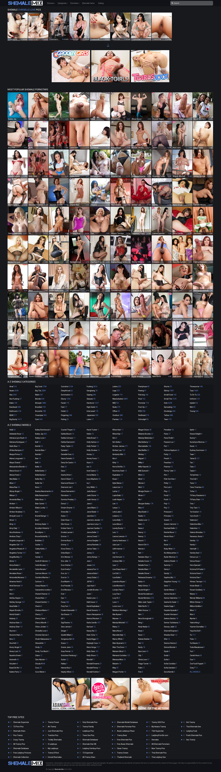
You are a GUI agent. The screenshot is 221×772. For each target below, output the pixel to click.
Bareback (15, 407)
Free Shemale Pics (124, 740)
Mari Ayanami (119, 643)
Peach (168, 458)
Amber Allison (15, 508)
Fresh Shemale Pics (194, 735)
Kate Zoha (92, 635)
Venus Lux (195, 557)
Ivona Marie (92, 475)
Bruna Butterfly (42, 536)
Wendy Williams (197, 598)
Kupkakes (118, 475)
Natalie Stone (144, 573)
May (115, 668)
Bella (38, 467)
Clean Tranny (122, 748)
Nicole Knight (144, 590)
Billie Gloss (40, 499)
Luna (116, 602)
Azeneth (14, 660)
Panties (117, 419)
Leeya (116, 508)
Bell (38, 463)
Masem (117, 664)
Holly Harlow (93, 442)
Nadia (141, 516)
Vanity (193, 545)
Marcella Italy (119, 635)
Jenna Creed (93, 536)
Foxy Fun (65, 606)
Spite (193, 430)
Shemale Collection (21, 757)
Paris (167, 434)
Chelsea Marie (42, 610)
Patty (167, 454)
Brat (37, 520)
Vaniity (194, 541)
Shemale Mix (59, 769)
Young (194, 411)
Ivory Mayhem (94, 479)
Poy (166, 508)
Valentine (195, 528)
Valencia (194, 520)
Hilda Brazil (92, 438)
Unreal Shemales (55, 757)
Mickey (142, 454)
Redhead (143, 415)
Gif (63, 618)
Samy (167, 569)
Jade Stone (92, 495)
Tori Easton (195, 512)
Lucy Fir (116, 598)
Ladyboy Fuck (191, 731)
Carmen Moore (43, 573)
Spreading (170, 407)
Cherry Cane (41, 618)
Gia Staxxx (66, 614)
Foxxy (65, 602)
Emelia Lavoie (67, 532)
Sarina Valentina (172, 598)
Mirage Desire (145, 491)
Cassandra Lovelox (43, 590)
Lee (115, 504)
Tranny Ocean (122, 753)
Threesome (196, 386)
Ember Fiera (67, 528)
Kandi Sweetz (93, 610)
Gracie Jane (67, 647)
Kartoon (91, 627)
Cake (38, 553)
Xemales (155, 740)
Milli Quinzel (143, 471)
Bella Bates (41, 471)
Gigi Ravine (66, 623)
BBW (13, 415)
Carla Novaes (41, 565)
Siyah (167, 651)
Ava (12, 639)
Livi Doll (117, 573)
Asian (14, 391)
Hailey (64, 664)
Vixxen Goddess (197, 590)
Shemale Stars (19, 731)
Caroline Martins (42, 577)
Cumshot (67, 386)
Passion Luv (169, 442)
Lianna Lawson (120, 536)
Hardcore (93, 403)
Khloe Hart (118, 430)
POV (141, 411)
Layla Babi (118, 495)
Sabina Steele (171, 561)
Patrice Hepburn (171, 450)
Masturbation (120, 399)
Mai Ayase (117, 614)
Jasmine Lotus (94, 524)
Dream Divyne (68, 508)
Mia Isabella (144, 446)
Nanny (142, 536)
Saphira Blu (170, 577)
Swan (193, 446)
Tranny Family (88, 727)
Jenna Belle (93, 532)
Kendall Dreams (94, 664)
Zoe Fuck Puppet (198, 664)
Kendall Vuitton (93, 672)
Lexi (115, 532)
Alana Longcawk (17, 458)
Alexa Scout (15, 471)
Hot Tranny (190, 722)
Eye (63, 598)
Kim (115, 438)
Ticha (193, 491)
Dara (63, 471)
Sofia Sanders (170, 668)
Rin (166, 541)
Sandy (168, 573)
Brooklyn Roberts (43, 528)
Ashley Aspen (16, 598)
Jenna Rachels (94, 545)
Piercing (143, 395)
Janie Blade (93, 512)
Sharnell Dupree (171, 631)
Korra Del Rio (119, 467)
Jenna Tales (93, 549)
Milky (141, 463)
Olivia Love (143, 660)
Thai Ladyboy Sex (159, 757)
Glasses (91, 399)
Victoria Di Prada (198, 569)
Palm (141, 668)
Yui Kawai (195, 643)
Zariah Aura (196, 655)
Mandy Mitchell (120, 623)
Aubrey (13, 618)
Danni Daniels (67, 458)
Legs (116, 391)
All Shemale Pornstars (161, 744)
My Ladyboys (53, 748)
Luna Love (118, 606)
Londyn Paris (118, 590)
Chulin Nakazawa (43, 639)
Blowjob (40, 403)
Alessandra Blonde (18, 467)
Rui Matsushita (171, 553)
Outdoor (118, 415)
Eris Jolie (66, 561)
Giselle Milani (67, 635)
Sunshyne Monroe (198, 442)
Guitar (64, 660)
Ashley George (17, 602)
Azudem (13, 664)
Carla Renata (41, 569)
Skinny (169, 391)
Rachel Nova (170, 532)
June (89, 594)
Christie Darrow (42, 635)
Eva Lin (65, 577)
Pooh (167, 499)
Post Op (142, 407)
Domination (67, 395)
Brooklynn (40, 532)
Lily (115, 553)
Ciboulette (40, 643)
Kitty (116, 463)
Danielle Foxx (67, 454)
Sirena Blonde (170, 647)
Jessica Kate (92, 573)
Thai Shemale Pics (159, 753)
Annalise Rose (15, 573)
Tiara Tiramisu (197, 487)
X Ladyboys (52, 744)
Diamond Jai (67, 487)
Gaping (91, 395)
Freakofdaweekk (69, 610)
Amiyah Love (15, 516)
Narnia (141, 549)
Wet (192, 407)
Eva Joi (65, 573)
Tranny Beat (122, 735)
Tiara (193, 483)
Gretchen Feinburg (69, 655)
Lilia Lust (117, 545)
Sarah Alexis (170, 590)
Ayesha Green (15, 655)
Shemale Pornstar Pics (126, 727)
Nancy (142, 532)
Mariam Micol (119, 651)
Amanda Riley (16, 499)
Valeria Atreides (197, 532)
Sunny (193, 438)
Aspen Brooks (16, 610)
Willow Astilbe (196, 606)
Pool (141, 399)
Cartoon (39, 582)
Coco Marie (40, 672)
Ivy (88, 483)
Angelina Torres (17, 553)
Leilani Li (117, 516)
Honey (90, 454)
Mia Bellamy (144, 442)
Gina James (66, 627)
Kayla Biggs (92, 639)
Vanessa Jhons (197, 536)
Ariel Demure (16, 586)
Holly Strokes (93, 450)
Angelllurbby (15, 557)
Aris (11, 594)
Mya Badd (143, 512)
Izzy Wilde (92, 487)
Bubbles (39, 541)
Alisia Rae (14, 487)
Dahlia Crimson (68, 438)
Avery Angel (15, 647)
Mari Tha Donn (120, 647)
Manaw (117, 618)
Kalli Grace (92, 602)
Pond (167, 495)
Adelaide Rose (16, 434)
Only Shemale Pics (89, 722)
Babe (13, 403)
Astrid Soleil (14, 614)
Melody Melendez (146, 438)
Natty (141, 582)
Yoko (193, 639)
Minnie (141, 483)
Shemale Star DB (89, 744)
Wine (193, 610)
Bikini (39, 395)
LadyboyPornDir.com (160, 735)
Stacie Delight (196, 434)
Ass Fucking (15, 399)
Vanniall (194, 549)
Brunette (40, 411)
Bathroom (15, 411)
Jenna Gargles (94, 541)
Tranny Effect (53, 753)
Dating (101, 3)
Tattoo (168, 415)
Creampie (41, 415)
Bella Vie (39, 483)
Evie (63, 594)
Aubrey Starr (15, 627)
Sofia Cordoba (170, 664)
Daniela (64, 450)
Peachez (169, 463)
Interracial (92, 411)
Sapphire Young (172, 582)
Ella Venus (66, 524)
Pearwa (168, 467)
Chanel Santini (42, 602)
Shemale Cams (88, 3)
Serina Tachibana (172, 623)
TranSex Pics (53, 735)
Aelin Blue (14, 446)
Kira (115, 458)
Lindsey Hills (119, 561)
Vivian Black (196, 586)
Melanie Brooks (145, 434)
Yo (192, 635)
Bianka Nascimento (44, 491)
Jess (89, 561)
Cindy (38, 647)
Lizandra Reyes (119, 582)
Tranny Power (53, 722)
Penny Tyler (170, 471)
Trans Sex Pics (88, 735)
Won (192, 614)
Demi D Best (67, 479)
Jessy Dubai (93, 577)
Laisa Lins (118, 487)
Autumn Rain (16, 635)
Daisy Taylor (67, 446)
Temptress (195, 475)
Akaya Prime (15, 454)
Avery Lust (14, 651)
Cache (39, 545)
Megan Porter (119, 672)
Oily (140, 655)
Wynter (193, 618)
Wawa (193, 594)
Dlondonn (66, 495)
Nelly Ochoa (144, 586)
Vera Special (195, 565)
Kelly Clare (92, 651)
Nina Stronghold (146, 618)
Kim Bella (117, 442)
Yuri (192, 651)
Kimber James (120, 446)
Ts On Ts (195, 395)
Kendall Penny (94, 668)
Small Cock (170, 395)
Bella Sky (40, 479)
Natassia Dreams (147, 577)
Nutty (141, 647)
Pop (167, 504)
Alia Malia (14, 479)
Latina (117, 386)
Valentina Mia (196, 524)
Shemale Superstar (21, 722)
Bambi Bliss (40, 450)
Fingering (66, 415)
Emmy (65, 545)
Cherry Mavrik (42, 623)
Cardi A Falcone (42, 561)
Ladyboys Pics (88, 731)
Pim (166, 475)
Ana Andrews (16, 532)
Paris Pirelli (169, 438)
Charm (38, 606)
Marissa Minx (119, 660)
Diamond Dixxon (68, 483)
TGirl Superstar (158, 731)
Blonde (39, 399)
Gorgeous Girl (67, 639)
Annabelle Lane (16, 569)
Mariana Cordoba (121, 655)
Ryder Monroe (171, 557)
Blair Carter (41, 504)
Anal (13, 386)
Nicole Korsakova (145, 594)
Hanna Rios (66, 668)
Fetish (64, 411)
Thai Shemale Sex (193, 727)
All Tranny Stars (88, 757)
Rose (167, 545)
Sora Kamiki (169, 672)
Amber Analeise (17, 512)
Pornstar (143, 403)
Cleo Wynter (41, 660)
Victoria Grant (196, 573)
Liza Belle (117, 577)
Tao (192, 463)
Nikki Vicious (144, 610)
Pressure (168, 512)
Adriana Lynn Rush (18, 438)
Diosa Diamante (68, 491)
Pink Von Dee (170, 479)
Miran (141, 495)
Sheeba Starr (170, 635)
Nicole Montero (146, 598)
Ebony (65, 399)
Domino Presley (68, 499)
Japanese (92, 415)
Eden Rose (66, 520)
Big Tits (40, 391)
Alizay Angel (15, 491)
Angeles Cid (16, 545)
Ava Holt (14, 643)
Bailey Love (40, 438)
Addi (12, 430)
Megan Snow (144, 430)
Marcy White (118, 639)
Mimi (141, 475)
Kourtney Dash (120, 471)
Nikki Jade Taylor (146, 602)
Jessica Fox (92, 569)
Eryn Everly (66, 569)
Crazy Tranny (18, 740)
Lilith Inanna (119, 549)
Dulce (64, 516)
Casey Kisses (41, 586)
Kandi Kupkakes (94, 606)
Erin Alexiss (67, 557)
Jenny (90, 553)
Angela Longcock (17, 541)
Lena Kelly (118, 520)
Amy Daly (14, 528)
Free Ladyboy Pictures (22, 753)
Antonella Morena (17, 577)
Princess (168, 516)
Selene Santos (171, 618)
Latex (90, 419)
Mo (140, 499)
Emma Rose (67, 541)
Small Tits (170, 399)
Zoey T (194, 668)
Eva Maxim (66, 582)
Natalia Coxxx (145, 561)
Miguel (142, 458)
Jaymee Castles (94, 528)
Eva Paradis (67, 586)
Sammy (168, 565)
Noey (141, 631)
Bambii (38, 454)
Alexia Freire (15, 475)
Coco (38, 668)
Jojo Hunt (91, 586)
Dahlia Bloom (67, 434)
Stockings (169, 411)
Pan (140, 672)
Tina (192, 504)
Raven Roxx (169, 536)
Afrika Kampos (16, 450)
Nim (141, 614)
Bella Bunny (40, 475)
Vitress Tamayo (198, 582)
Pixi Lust (168, 487)
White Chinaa (196, 602)
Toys (194, 391)
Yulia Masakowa (197, 647)
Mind (141, 479)
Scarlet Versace (171, 614)
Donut (64, 504)
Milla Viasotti (144, 467)
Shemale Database (21, 748)
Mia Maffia (143, 450)
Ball (38, 442)
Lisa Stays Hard (120, 569)
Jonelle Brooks (94, 590)
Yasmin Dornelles (198, 627)
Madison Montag (120, 610)
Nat (140, 553)
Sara (167, 586)
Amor (12, 520)
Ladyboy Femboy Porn (91, 748)
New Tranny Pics (158, 748)
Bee (38, 458)
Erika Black (66, 553)
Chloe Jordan (41, 627)
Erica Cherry (67, 549)
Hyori (90, 463)
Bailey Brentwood (43, 430)
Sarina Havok (170, 594)
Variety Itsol (196, 553)
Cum (38, 419)
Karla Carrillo (93, 623)
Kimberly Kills (119, 454)
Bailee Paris (15, 672)
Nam (141, 524)
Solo (168, 403)
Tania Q (194, 458)
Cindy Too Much (42, 651)
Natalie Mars (144, 569)
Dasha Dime (66, 475)
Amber (13, 504)
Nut (140, 643)
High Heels (92, 407)
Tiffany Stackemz (198, 495)
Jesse (91, 565)
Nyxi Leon (143, 651)
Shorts (168, 386)
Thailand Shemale (124, 757)
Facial (65, 403)
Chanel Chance (42, 594)
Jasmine (91, 516)
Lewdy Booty (119, 528)
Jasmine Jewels (95, 520)
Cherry (39, 614)
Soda (167, 655)
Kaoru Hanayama (95, 614)
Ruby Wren (169, 549)
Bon (38, 512)
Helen (90, 434)
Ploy (167, 491)
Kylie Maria (118, 483)
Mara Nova (118, 631)
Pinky (167, 483)
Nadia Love (144, 520)
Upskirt (194, 403)
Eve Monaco (67, 590)
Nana (141, 528)
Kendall (91, 660)
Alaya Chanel (15, 463)
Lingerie (117, 395)
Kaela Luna (92, 598)
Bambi (39, 446)
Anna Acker (14, 565)
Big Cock (41, 386)
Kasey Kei (92, 631)
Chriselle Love (41, 631)
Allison (13, 495)
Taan (192, 454)
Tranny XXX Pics (158, 722)
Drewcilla (66, 512)
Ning (140, 623)
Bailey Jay (41, 434)
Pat (166, 446)
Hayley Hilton (67, 672)
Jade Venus (93, 499)
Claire (38, 655)
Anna (12, 561)
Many (116, 627)
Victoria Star (195, 577)
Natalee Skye (144, 557)
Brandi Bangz (41, 516)
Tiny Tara (195, 508)
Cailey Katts (41, 549)
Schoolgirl (143, 419)
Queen (168, 520)
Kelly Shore (92, 655)
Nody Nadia (144, 627)
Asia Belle (14, 606)
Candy (39, 557)
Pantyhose (143, 386)
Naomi (142, 541)
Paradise (169, 430)
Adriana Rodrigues (18, 442)
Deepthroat (67, 391)
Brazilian (40, 407)
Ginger (64, 631)
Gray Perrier (67, 651)
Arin (12, 590)
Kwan (115, 479)
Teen (168, 419)
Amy (12, 524)
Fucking (92, 386)
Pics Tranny (18, 735)
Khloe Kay (118, 434)
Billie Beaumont (42, 495)
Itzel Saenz (92, 471)
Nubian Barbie (145, 639)
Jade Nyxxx (92, 491)
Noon (141, 635)
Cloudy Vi (40, 664)
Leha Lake (117, 512)
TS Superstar (87, 753)
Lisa (115, 565)
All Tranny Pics (19, 744)
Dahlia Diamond (68, 442)
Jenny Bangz (93, 557)
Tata (193, 467)
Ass (13, 395)
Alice (12, 483)
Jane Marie (92, 508)
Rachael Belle (170, 528)
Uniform (195, 399)
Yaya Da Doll (195, 631)
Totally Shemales (55, 740)
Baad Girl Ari (15, 668)
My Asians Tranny (159, 727)
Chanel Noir (41, 598)
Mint (141, 487)
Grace (64, 643)
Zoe (192, 660)
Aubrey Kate (15, 623)
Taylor (193, 471)
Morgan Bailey (145, 504)
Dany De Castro (68, 463)
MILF (116, 403)
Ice (89, 467)
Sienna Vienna (170, 643)
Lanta (116, 491)
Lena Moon (118, 524)
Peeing (142, 391)
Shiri (167, 639)
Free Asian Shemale (125, 744)
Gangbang (92, 391)
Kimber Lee (119, 450)
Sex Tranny (190, 740)
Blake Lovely (41, 508)
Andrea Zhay (15, 536)
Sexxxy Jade (170, 627)
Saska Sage (169, 606)
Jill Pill (90, 582)
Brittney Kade (41, 524)
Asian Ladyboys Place (126, 731)
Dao (64, 467)
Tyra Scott (195, 516)
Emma (65, 536)
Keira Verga (93, 647)
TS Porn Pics (18, 727)
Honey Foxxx (93, 458)
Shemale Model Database (127, 722)
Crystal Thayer (68, 430)
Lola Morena (119, 586)
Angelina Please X (17, 549)
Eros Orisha (67, 565)
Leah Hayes (118, 499)
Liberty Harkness (120, 541)
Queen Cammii (171, 524)
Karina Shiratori (94, 618)
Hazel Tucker (93, 430)
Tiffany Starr (197, 499)
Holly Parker (93, 446)
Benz (38, 487)
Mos (141, 508)
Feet (64, 407)
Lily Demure (118, 557)
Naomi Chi (143, 545)
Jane (89, 504)
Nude (116, 407)
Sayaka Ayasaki (171, 610)
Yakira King (195, 623)
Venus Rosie (195, 561)
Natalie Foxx (144, 565)
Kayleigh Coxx (93, 643)
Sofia (167, 660)
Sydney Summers (198, 450)
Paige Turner (144, 664)
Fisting (65, 419)
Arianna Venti (15, 582)
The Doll (194, 479)
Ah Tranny (52, 727)
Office (116, 411)
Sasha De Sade (171, 602)
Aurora (12, 631)
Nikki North (143, 606)
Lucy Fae (117, 594)
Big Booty (15, 419)
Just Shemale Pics (55, 731)
